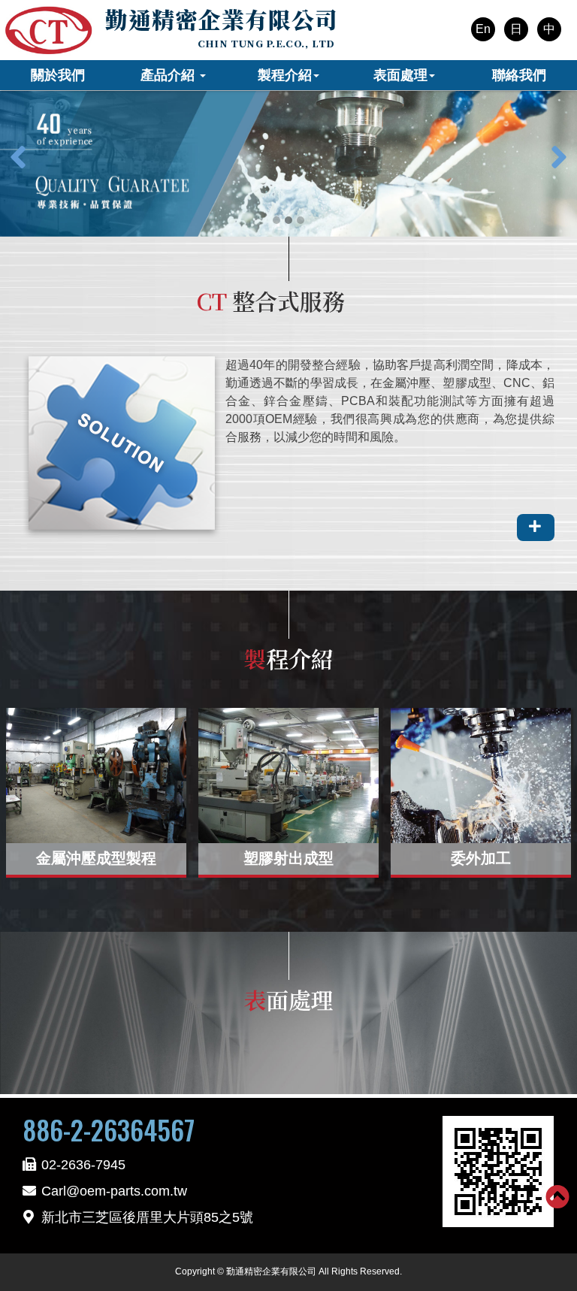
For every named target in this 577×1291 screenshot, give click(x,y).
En (483, 29)
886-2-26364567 (109, 1129)
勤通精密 (221, 18)
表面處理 (400, 75)
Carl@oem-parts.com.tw (114, 1191)
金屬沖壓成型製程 (96, 858)
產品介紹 (169, 75)
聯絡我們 (519, 75)
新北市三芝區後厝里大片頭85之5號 (147, 1217)
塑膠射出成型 (288, 858)
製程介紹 (285, 75)
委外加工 (481, 858)
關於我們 (58, 75)
